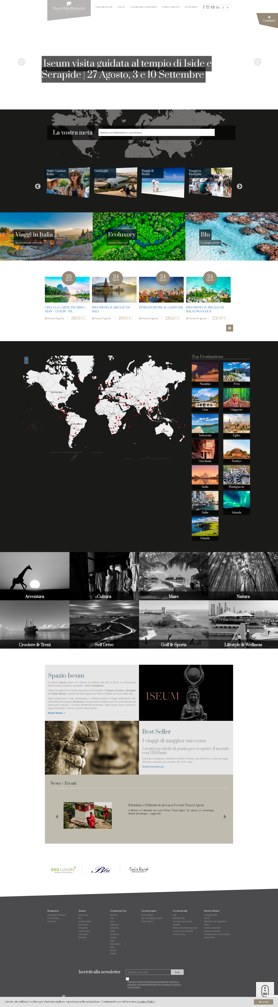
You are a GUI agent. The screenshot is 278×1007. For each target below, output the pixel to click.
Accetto (263, 1002)
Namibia (205, 384)
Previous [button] (36, 185)
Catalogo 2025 (210, 914)
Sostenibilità (209, 937)
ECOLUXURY (147, 914)
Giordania (205, 461)
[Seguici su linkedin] (218, 7)
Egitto (236, 435)
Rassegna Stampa (212, 931)
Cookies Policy (146, 1001)
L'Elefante (191, 7)
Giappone (237, 410)
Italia (205, 512)
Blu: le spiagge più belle (151, 918)
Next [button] (238, 185)
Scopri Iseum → (56, 712)
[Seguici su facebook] (204, 7)
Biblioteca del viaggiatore (215, 921)
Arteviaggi (83, 934)
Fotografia (83, 927)
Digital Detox (84, 931)
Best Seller (83, 924)
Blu (80, 918)
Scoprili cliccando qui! (153, 766)
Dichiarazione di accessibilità (217, 934)
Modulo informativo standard (185, 927)
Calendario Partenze (143, 7)
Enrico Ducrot (147, 921)
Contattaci (269, 21)
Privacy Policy (179, 934)
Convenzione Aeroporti (183, 931)
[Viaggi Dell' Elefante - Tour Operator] (69, 6)
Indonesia (205, 435)
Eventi (207, 918)
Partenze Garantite (212, 927)
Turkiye (236, 461)
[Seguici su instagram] (208, 7)
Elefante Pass (179, 918)
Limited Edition (85, 921)
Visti (174, 914)
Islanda (236, 512)
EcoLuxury (83, 914)
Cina (205, 410)
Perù (237, 384)
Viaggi (121, 7)
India (205, 487)
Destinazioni (104, 7)
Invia (177, 972)
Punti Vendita (171, 7)
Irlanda (205, 538)
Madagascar (236, 487)
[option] (68, 185)
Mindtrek (82, 937)
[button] (21, 61)
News (206, 924)
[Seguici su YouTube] (213, 7)
